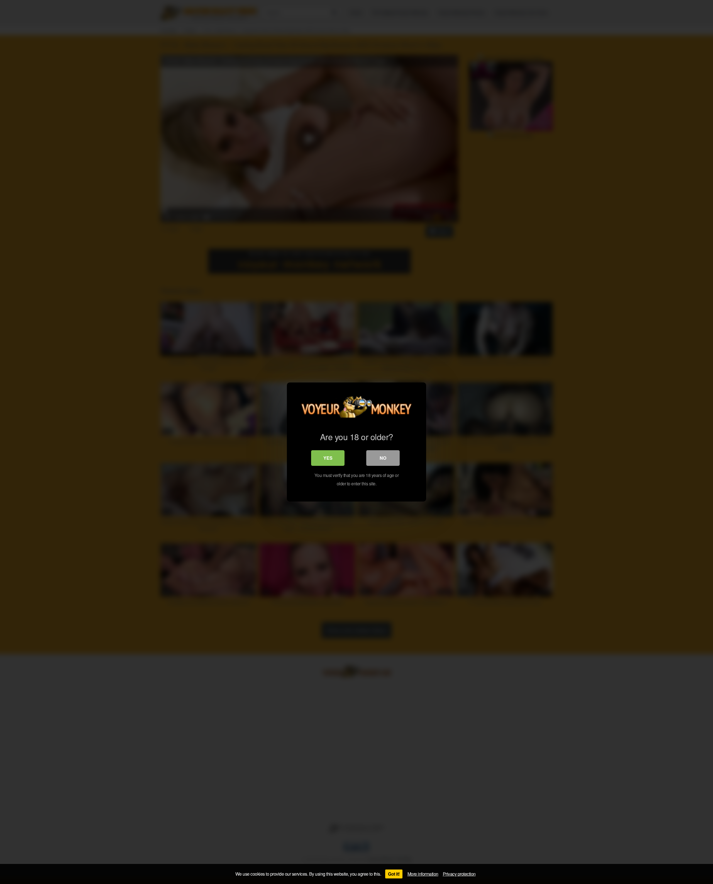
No (383, 458)
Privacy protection (459, 874)
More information (422, 874)
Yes (328, 458)
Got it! (394, 874)
